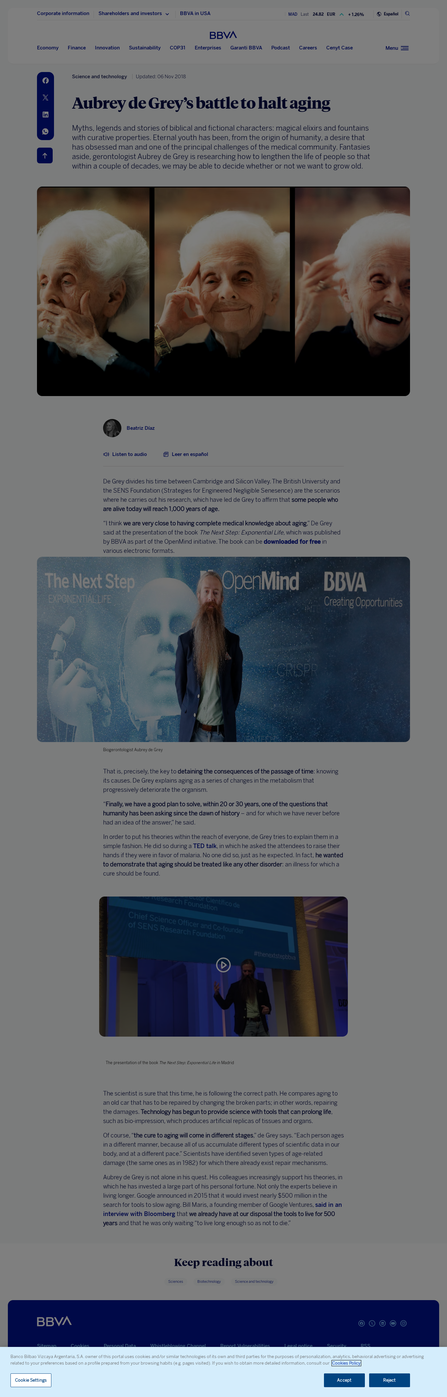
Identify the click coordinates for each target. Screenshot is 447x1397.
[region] (223, 1372)
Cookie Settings (31, 1380)
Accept (344, 1380)
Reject (389, 1380)
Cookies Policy (346, 1363)
